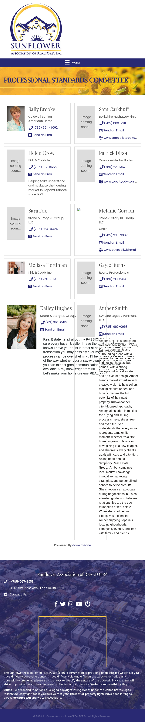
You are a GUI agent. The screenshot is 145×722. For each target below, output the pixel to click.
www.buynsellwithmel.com (123, 250)
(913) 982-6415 (56, 322)
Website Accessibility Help (109, 684)
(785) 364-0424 (45, 229)
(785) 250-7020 (45, 279)
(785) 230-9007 (116, 235)
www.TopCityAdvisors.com (122, 181)
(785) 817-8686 (45, 167)
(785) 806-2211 (115, 123)
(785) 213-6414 (115, 279)
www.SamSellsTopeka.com (123, 138)
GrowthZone (81, 545)
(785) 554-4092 (45, 127)
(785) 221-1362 (115, 167)
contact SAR (52, 680)
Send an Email (42, 135)
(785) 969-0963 (115, 327)
